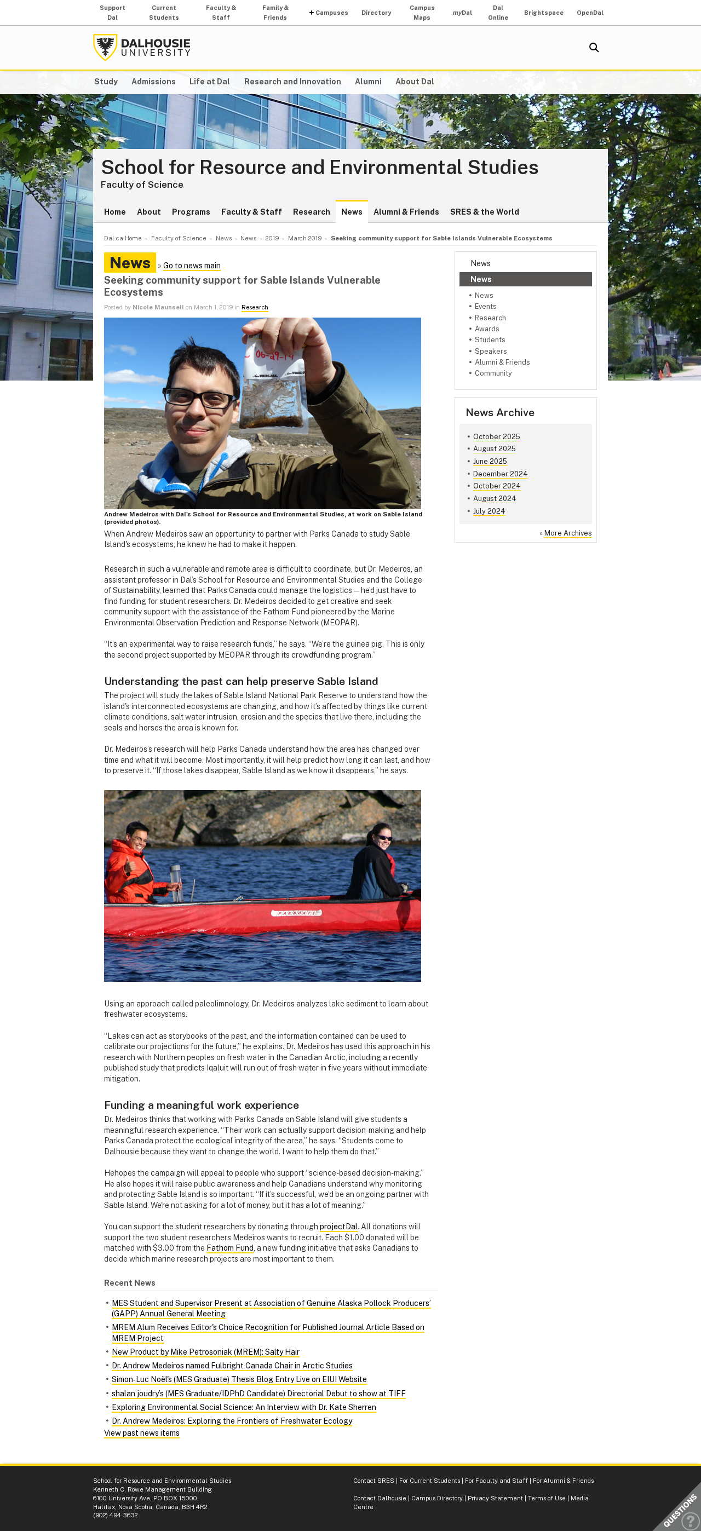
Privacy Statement (495, 1498)
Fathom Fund (230, 1248)
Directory (376, 12)
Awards (487, 329)
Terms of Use (547, 1498)
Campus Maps (422, 12)
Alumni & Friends (406, 212)
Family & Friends (275, 12)
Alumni (368, 81)
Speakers (491, 351)
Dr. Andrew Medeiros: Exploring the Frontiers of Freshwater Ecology (232, 1421)
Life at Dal (209, 81)
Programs (191, 212)
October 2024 (497, 486)
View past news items (142, 1433)
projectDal (339, 1226)
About (149, 212)
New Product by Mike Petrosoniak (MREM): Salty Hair (206, 1352)
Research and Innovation (292, 81)
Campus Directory (437, 1498)
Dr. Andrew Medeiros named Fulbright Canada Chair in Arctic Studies (232, 1365)
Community (493, 373)
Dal (462, 12)
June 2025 (490, 461)
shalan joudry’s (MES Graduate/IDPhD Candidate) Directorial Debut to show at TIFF (259, 1393)
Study (106, 81)
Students (490, 340)
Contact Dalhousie (379, 1498)
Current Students (164, 12)
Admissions (153, 81)
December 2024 (500, 474)
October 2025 (496, 437)
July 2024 (489, 511)
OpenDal (590, 12)
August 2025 (494, 449)
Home (115, 212)
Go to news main (192, 265)
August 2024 (494, 498)
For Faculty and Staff (496, 1480)
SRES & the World (484, 212)
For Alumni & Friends (563, 1480)
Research (311, 212)
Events (486, 306)
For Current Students (429, 1480)
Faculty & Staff (221, 12)
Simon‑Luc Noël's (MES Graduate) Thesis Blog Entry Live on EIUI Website (239, 1379)
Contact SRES (373, 1480)
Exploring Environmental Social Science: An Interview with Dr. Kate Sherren (244, 1407)
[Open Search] (594, 47)
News (352, 212)
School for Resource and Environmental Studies (320, 168)
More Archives (568, 533)
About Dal (414, 81)
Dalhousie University (142, 47)
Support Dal (112, 12)
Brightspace (544, 12)
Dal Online (498, 12)
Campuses (331, 12)
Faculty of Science (142, 184)
